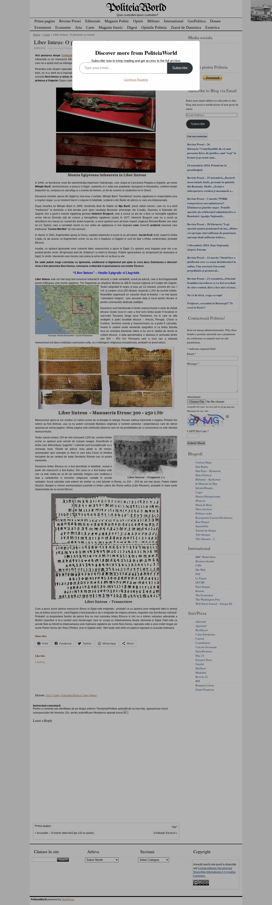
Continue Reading (136, 79)
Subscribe (180, 68)
